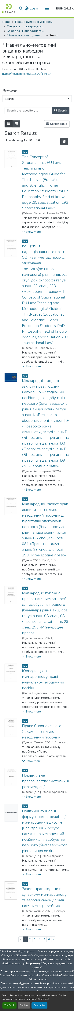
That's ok (9, 1005)
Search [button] (62, 110)
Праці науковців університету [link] (34, 22)
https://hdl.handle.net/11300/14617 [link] (26, 74)
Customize (39, 1005)
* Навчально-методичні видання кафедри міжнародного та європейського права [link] (26, 35)
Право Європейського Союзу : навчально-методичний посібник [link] (41, 731)
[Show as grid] (16, 123)
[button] (8, 8)
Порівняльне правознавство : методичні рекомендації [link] (45, 781)
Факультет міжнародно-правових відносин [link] (26, 26)
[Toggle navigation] (47, 8)
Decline (24, 1005)
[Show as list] (9, 123)
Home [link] (6, 22)
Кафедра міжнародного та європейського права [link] (26, 31)
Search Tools (58, 124)
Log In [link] (34, 8)
